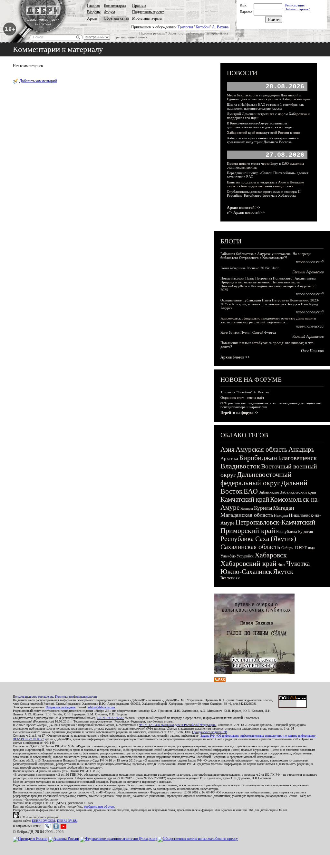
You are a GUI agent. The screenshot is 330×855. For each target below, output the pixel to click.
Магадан (283, 508)
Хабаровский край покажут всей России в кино (263, 132)
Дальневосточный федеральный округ (256, 478)
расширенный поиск (131, 37)
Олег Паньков (312, 351)
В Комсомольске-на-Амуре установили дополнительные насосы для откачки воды (259, 125)
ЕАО (251, 491)
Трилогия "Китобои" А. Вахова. (203, 27)
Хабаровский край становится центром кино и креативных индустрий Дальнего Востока (263, 140)
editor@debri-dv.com (101, 707)
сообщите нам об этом (99, 806)
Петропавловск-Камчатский (275, 522)
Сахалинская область (250, 547)
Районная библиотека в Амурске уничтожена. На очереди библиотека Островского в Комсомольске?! (265, 256)
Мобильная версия (147, 18)
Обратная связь (116, 18)
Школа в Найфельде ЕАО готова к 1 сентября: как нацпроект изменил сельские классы (265, 106)
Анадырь (301, 449)
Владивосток (240, 466)
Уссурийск (245, 556)
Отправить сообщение (60, 707)
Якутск (283, 571)
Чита (281, 564)
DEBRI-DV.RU (67, 820)
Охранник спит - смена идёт (242, 397)
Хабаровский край (248, 563)
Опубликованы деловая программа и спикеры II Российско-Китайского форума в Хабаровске (264, 193)
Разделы (94, 12)
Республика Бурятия (294, 531)
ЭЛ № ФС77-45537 (110, 718)
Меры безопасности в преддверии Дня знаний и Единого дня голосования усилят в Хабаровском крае (268, 97)
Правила (139, 5)
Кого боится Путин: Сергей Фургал (248, 332)
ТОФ (299, 547)
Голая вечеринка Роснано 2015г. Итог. (250, 268)
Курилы (263, 508)
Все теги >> (230, 578)
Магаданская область (246, 515)
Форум (109, 12)
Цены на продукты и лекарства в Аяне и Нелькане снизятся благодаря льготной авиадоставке (265, 184)
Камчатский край (244, 499)
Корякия (246, 508)
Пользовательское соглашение (33, 696)
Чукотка (298, 563)
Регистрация (295, 5)
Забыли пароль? (297, 9)
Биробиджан (258, 458)
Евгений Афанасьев (308, 272)
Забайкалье (269, 492)
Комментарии (115, 5)
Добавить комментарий (38, 81)
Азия (227, 449)
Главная (93, 5)
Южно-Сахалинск (246, 571)
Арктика (229, 458)
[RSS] (220, 680)
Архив (92, 18)
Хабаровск (271, 555)
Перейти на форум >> (239, 412)
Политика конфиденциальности (76, 696)
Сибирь (287, 548)
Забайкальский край (298, 492)
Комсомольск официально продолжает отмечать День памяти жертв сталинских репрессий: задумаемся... (268, 320)
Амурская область (261, 449)
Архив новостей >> (243, 207)
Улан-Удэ (228, 556)
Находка (281, 515)
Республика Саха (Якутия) (258, 539)
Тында (310, 547)
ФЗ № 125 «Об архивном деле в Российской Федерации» (177, 725)
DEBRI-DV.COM (43, 820)
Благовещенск (297, 457)
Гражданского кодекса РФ (209, 732)
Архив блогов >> (235, 357)
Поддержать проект (148, 12)
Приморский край (247, 530)
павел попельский (310, 262)
